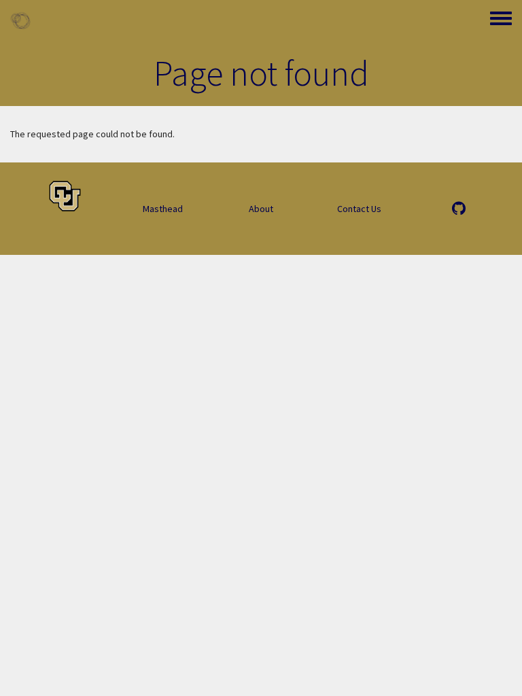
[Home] (20, 20)
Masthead (163, 209)
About (261, 209)
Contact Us (359, 209)
